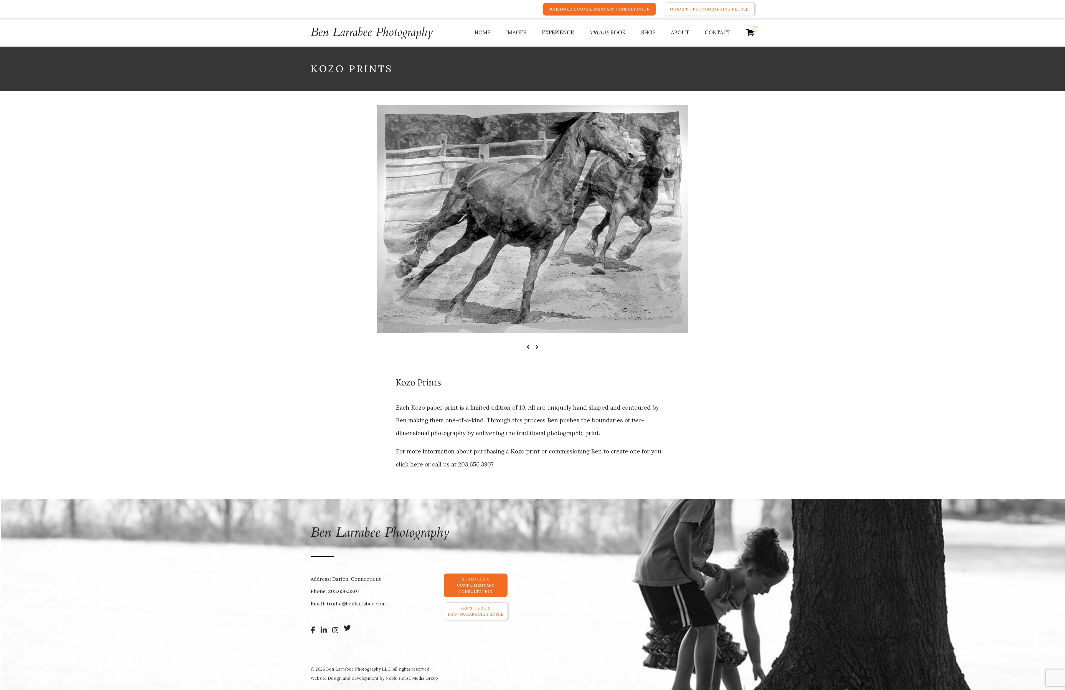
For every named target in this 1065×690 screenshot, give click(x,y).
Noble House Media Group (412, 678)
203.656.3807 (475, 464)
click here (409, 464)
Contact (718, 32)
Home (483, 32)
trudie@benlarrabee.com (356, 603)
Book (608, 32)
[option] (532, 219)
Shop (648, 32)
